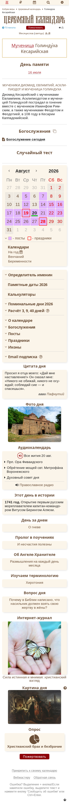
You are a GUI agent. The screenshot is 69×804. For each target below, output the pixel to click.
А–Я (47, 33)
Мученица (23, 45)
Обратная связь (45, 777)
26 (26, 221)
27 (9, 187)
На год (13, 252)
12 (26, 204)
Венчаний (16, 257)
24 (9, 221)
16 (59, 204)
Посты (14, 333)
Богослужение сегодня (25, 139)
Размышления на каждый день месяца (34, 563)
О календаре (20, 320)
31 (43, 187)
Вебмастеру (21, 777)
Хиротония (34, 582)
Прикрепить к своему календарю (34, 770)
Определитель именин (30, 275)
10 (9, 204)
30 (34, 187)
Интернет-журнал (34, 617)
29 (26, 187)
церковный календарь (34, 19)
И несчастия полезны (34, 544)
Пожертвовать (35, 27)
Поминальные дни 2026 (30, 304)
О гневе (34, 527)
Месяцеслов (26, 33)
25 (17, 221)
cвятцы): (40, 33)
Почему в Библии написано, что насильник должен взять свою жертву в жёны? (34, 603)
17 (9, 213)
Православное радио (37, 485)
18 (17, 213)
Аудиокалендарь (34, 447)
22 (51, 213)
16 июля (34, 72)
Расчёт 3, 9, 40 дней (26, 310)
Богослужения (21, 327)
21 (43, 213)
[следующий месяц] (36, 171)
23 (59, 213)
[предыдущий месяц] (9, 171)
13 (34, 204)
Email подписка (23, 356)
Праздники (19, 340)
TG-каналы (10, 27)
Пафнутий (55, 394)
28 (17, 187)
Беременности (19, 261)
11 (17, 204)
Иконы (14, 347)
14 (43, 204)
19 (26, 213)
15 (51, 204)
